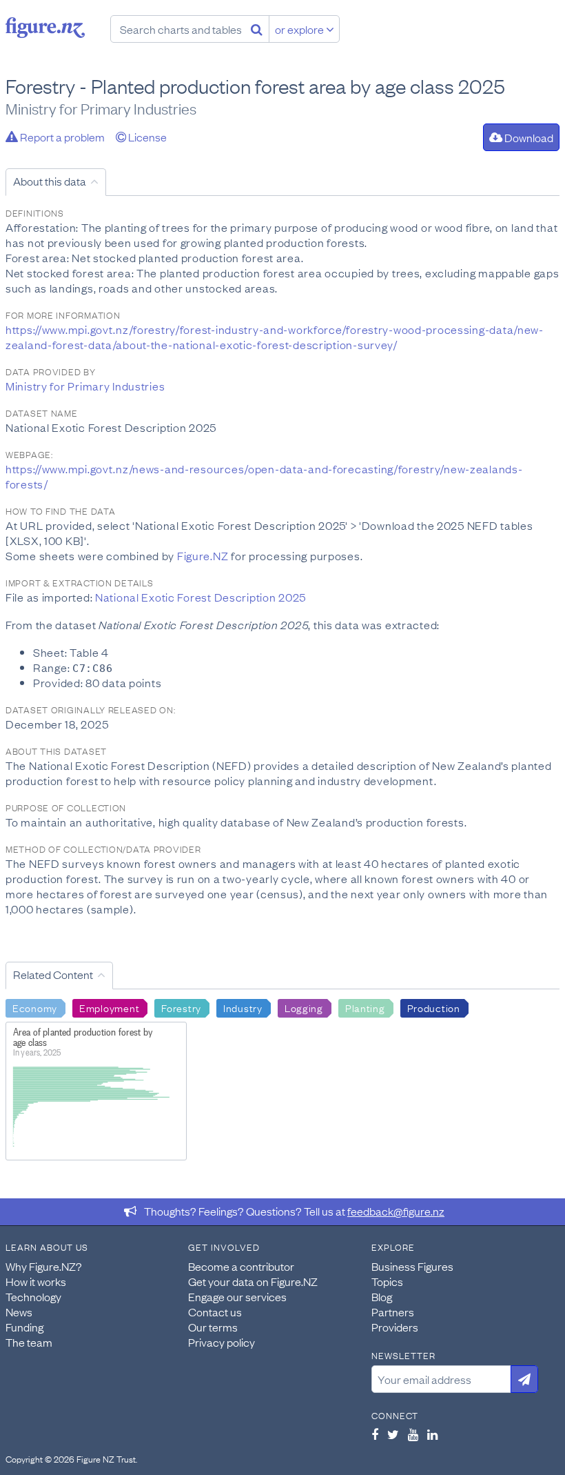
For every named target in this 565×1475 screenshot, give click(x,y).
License (146, 136)
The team (29, 1341)
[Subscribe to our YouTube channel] (413, 1434)
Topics (387, 1281)
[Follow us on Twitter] (393, 1434)
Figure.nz (45, 27)
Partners (392, 1311)
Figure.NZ (202, 555)
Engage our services (237, 1296)
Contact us (215, 1311)
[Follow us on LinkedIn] (432, 1434)
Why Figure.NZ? (44, 1266)
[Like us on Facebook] (374, 1434)
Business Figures (412, 1266)
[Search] (257, 29)
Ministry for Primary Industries (85, 385)
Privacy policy (221, 1341)
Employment (109, 1007)
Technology (33, 1296)
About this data (49, 180)
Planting (365, 1007)
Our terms (213, 1326)
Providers (394, 1326)
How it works (36, 1281)
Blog (381, 1296)
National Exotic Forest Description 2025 (200, 596)
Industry (243, 1007)
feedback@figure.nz (395, 1210)
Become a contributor (241, 1266)
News (19, 1311)
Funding (24, 1326)
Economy (34, 1007)
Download (527, 137)
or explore (300, 29)
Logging (304, 1007)
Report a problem (61, 136)
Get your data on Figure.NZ (253, 1281)
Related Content (53, 974)
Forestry (181, 1007)
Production (433, 1007)
